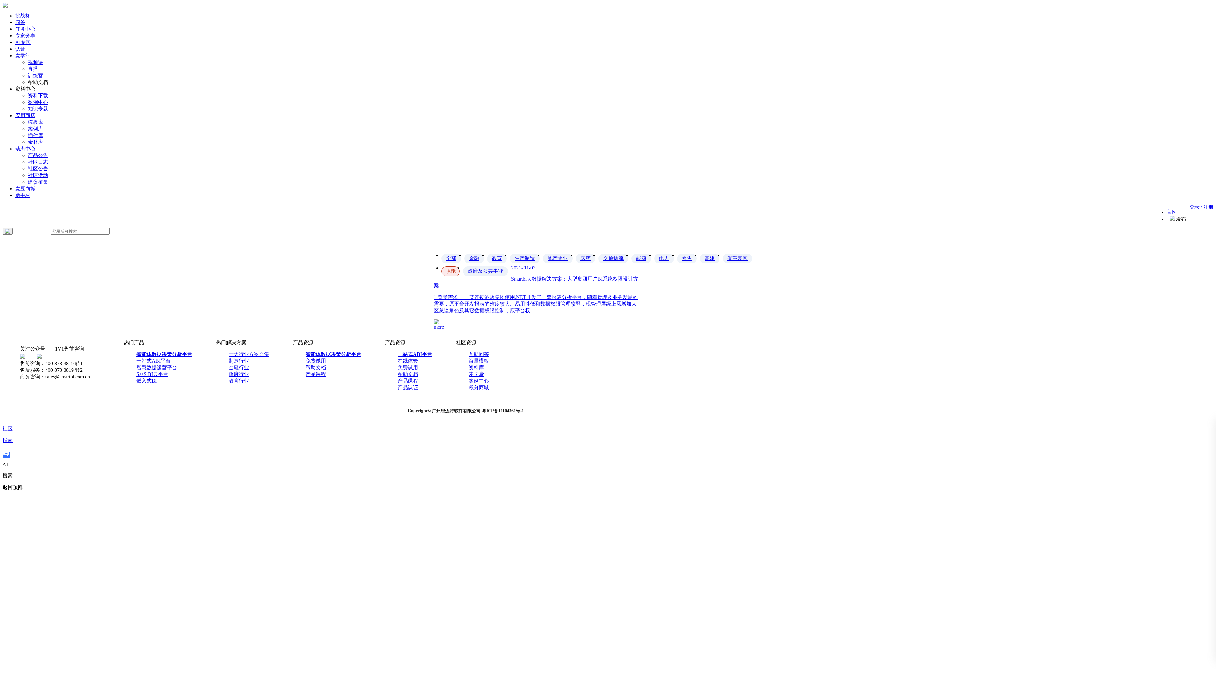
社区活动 (38, 175)
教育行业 (239, 380)
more (439, 327)
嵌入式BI (146, 380)
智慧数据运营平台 (156, 367)
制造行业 (239, 361)
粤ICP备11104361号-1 (503, 410)
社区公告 (38, 168)
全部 (451, 258)
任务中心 (25, 29)
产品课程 (316, 374)
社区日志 (38, 162)
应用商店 (25, 115)
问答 (20, 22)
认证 (20, 49)
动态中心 (25, 148)
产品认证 (408, 387)
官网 (1172, 212)
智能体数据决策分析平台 (164, 354)
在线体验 (408, 361)
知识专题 (38, 108)
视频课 (35, 62)
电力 (664, 258)
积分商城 (479, 387)
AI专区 (23, 42)
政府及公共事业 (485, 271)
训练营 (35, 75)
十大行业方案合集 (249, 354)
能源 (641, 258)
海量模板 (479, 361)
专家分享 (25, 35)
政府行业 (239, 374)
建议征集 (38, 182)
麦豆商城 (25, 188)
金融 (474, 258)
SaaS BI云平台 (152, 374)
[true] (8, 231)
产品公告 (38, 155)
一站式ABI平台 (153, 361)
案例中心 (38, 102)
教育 (497, 258)
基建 (710, 258)
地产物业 (558, 258)
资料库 (476, 367)
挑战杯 (22, 15)
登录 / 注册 (1201, 207)
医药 (585, 258)
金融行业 (239, 367)
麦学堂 (22, 55)
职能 (451, 271)
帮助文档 (316, 367)
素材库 (35, 142)
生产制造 (525, 258)
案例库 (35, 128)
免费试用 (316, 361)
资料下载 (38, 95)
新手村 (22, 195)
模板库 (35, 122)
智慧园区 (737, 258)
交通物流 (613, 258)
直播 (33, 69)
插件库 (35, 135)
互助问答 (479, 354)
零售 (687, 258)
